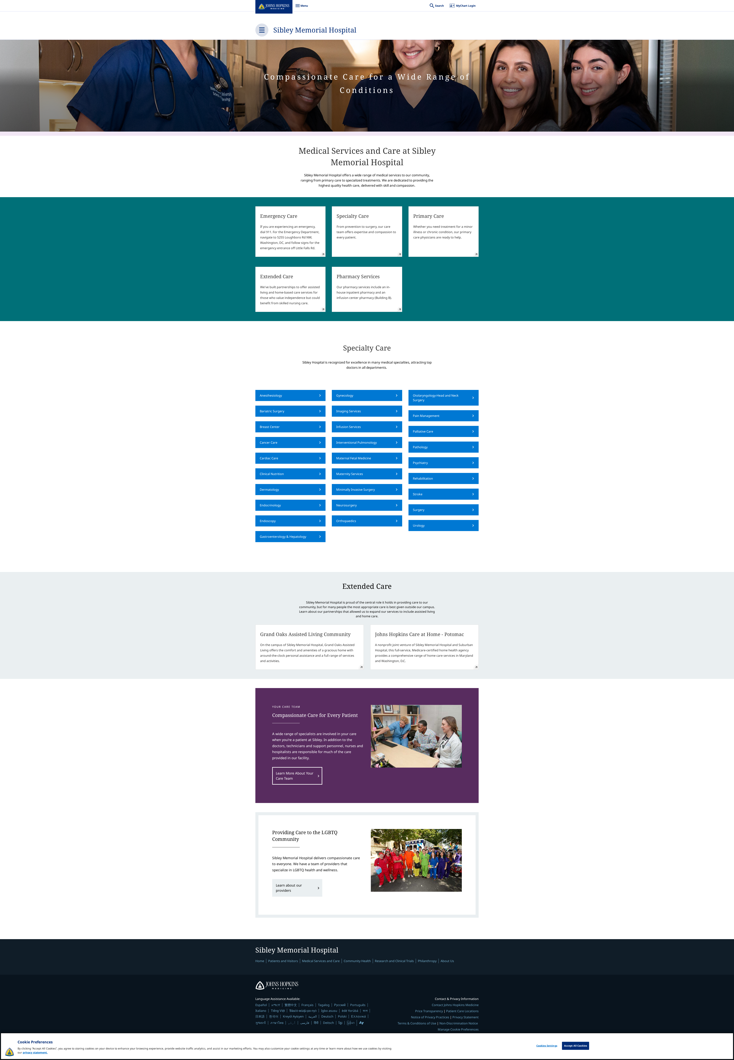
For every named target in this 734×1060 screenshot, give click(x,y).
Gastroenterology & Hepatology (283, 536)
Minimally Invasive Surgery (355, 489)
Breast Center (270, 427)
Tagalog (324, 1005)
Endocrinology (270, 505)
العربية (312, 1016)
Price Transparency (429, 1011)
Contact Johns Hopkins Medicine (455, 1005)
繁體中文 (291, 1005)
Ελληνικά (358, 1016)
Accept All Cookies (575, 1045)
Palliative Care (423, 431)
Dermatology (269, 489)
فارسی (304, 1023)
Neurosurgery (346, 505)
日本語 (260, 1016)
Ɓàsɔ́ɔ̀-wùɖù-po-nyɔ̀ (303, 1010)
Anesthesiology (271, 395)
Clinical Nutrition (272, 474)
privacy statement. (35, 1052)
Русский (340, 1005)
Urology (419, 525)
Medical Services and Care (321, 961)
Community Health (357, 961)
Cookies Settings (546, 1045)
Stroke (417, 494)
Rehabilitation (423, 478)
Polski (342, 1016)
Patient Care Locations (462, 1011)
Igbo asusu (329, 1011)
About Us (447, 961)
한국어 (273, 1016)
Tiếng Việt (278, 1010)
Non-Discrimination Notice (458, 1023)
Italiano (260, 1011)
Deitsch (328, 1023)
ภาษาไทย (276, 1023)
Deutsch (327, 1016)
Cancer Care (268, 442)
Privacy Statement (465, 1017)
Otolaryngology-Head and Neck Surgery (436, 397)
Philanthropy (427, 961)
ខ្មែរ (340, 1023)
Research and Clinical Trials (394, 961)
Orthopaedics (346, 521)
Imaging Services (348, 411)
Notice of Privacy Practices (430, 1017)
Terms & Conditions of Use (417, 1023)
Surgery (418, 510)
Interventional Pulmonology (356, 442)
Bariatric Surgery (272, 411)
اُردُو (292, 1023)
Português (357, 1005)
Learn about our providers (289, 888)
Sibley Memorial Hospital (314, 30)
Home (259, 961)
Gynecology (344, 395)
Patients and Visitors (283, 961)
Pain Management (426, 416)
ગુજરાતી (260, 1023)
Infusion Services (348, 427)
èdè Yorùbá (350, 1011)
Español (261, 1005)
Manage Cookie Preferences (458, 1029)
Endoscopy (268, 521)
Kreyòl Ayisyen (293, 1016)
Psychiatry (420, 463)
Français (307, 1005)
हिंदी (316, 1022)
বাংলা (365, 1011)
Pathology (420, 447)
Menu (301, 7)
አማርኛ (275, 1005)
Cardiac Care (269, 458)
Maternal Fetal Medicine (353, 458)
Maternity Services (349, 474)
